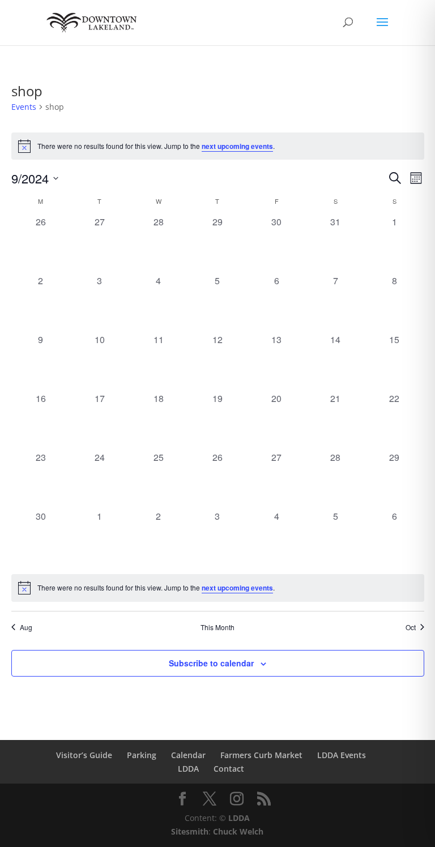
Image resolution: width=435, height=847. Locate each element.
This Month (217, 627)
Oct (411, 627)
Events (23, 106)
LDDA (188, 768)
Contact (229, 768)
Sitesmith (189, 831)
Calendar (188, 755)
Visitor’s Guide (84, 755)
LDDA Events (341, 755)
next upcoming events (237, 146)
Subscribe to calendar (211, 663)
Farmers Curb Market (261, 755)
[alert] (217, 146)
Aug (26, 627)
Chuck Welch (238, 831)
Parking (141, 755)
